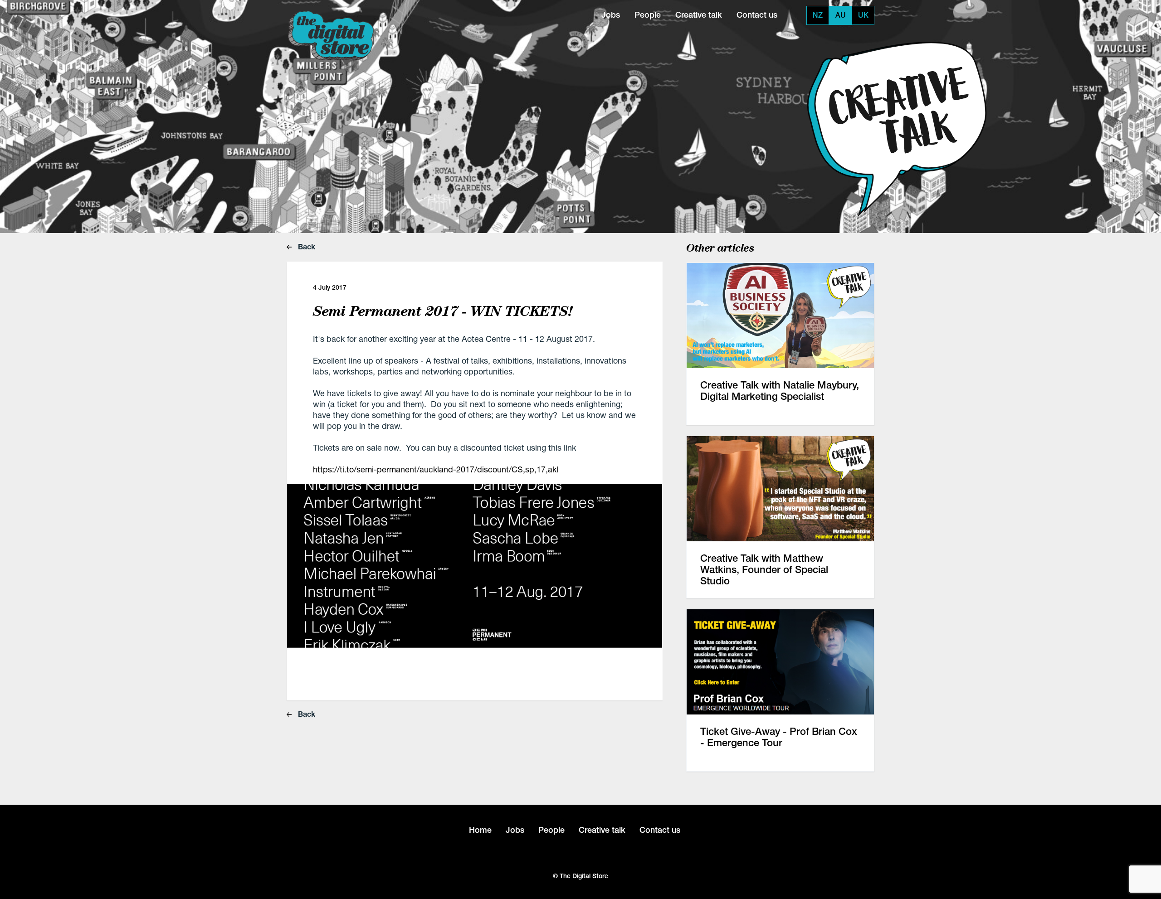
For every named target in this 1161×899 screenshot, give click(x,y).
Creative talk (698, 14)
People (647, 14)
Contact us (757, 14)
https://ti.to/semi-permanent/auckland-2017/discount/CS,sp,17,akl (435, 469)
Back (305, 246)
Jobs (610, 14)
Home (480, 830)
